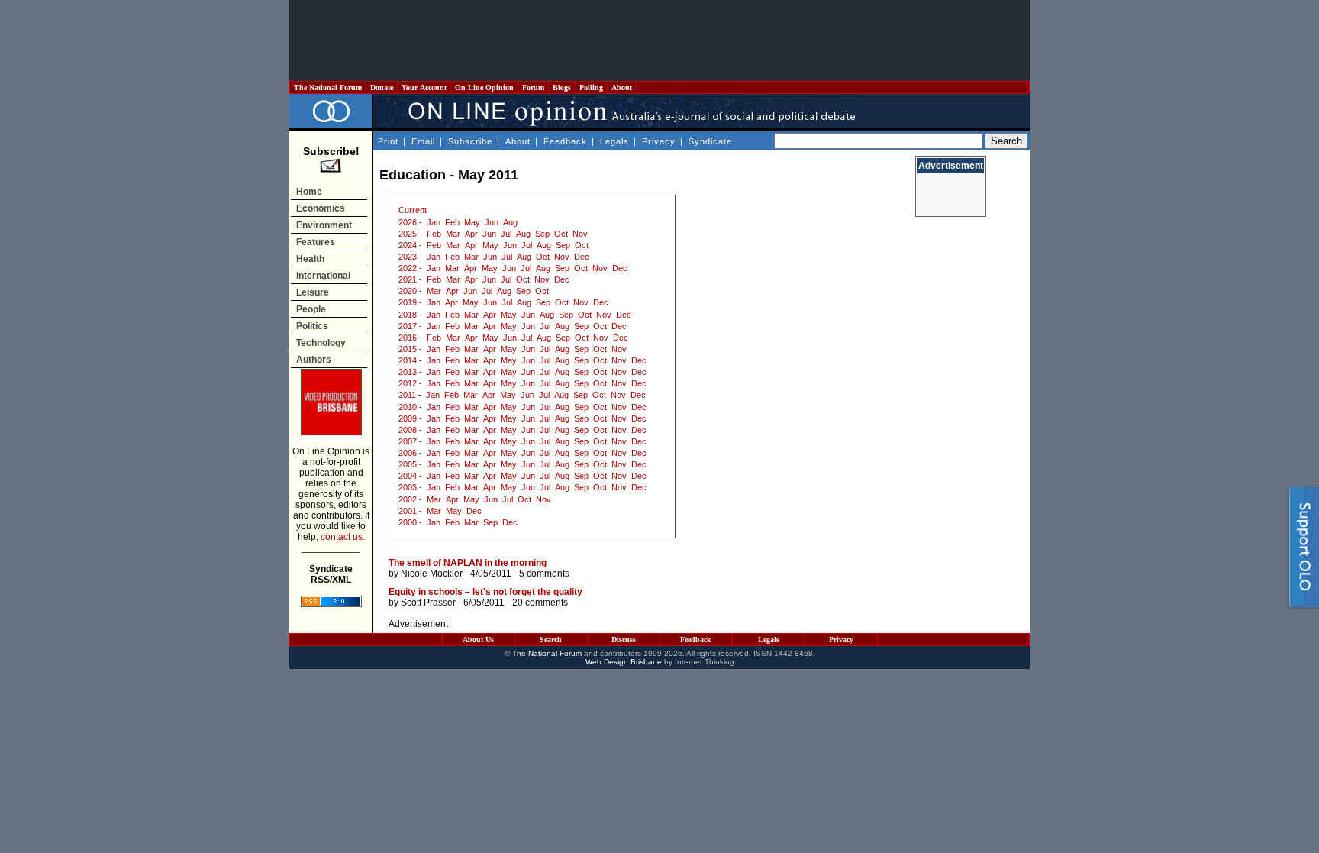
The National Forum (328, 87)
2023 (407, 256)
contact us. (343, 537)
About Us (478, 639)
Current (412, 210)
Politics (312, 326)
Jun (491, 222)
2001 (407, 510)
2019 (407, 302)
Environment (324, 225)
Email (423, 141)
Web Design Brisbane (623, 662)
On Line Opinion (484, 87)
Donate (381, 87)
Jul (506, 233)
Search (551, 639)
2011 (407, 394)
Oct (561, 233)
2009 (407, 418)
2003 (407, 487)
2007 (407, 441)
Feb (452, 222)
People (311, 309)
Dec (581, 256)
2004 (407, 475)
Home (309, 191)
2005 (407, 464)
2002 (407, 499)
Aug (510, 222)
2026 (407, 222)
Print (388, 141)
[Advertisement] (659, 40)
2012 (407, 383)
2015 (407, 349)
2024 (407, 245)
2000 (407, 522)
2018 (407, 314)
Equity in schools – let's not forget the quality (485, 591)
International (323, 275)
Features (315, 242)
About (621, 87)
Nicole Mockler (432, 573)
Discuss (623, 639)
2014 (407, 360)
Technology (321, 343)
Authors (313, 359)
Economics (320, 208)
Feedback (565, 141)
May (472, 222)
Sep (542, 233)
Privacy (659, 141)
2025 (407, 233)
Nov (580, 233)
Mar (453, 233)
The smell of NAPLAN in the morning (468, 562)
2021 (407, 279)
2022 (407, 268)
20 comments (540, 602)
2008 (407, 430)
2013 (407, 371)
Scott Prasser (428, 602)
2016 (407, 337)
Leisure (312, 292)
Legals (614, 141)
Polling (591, 87)
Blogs (561, 87)
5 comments (544, 573)
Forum (533, 87)
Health (310, 259)
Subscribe (470, 141)
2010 (407, 407)
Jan (433, 222)
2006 (407, 452)
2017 (407, 326)
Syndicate (710, 141)
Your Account (424, 87)
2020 (407, 291)
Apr (471, 233)
